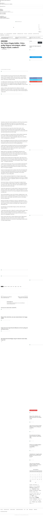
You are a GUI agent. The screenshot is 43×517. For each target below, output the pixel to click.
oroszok (30, 498)
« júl (35, 482)
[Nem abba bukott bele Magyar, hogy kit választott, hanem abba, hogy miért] (14, 334)
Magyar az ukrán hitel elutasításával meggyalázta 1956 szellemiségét (23, 297)
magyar (16, 286)
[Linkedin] (9, 51)
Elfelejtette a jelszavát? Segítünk (5, 11)
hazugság (30, 490)
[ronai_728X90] (14, 72)
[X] (39, 27)
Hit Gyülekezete (35, 490)
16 (41, 476)
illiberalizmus (31, 491)
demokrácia (38, 486)
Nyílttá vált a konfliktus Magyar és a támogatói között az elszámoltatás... (35, 445)
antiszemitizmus (35, 484)
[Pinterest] (5, 51)
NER (33, 495)
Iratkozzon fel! (39, 81)
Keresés (30, 41)
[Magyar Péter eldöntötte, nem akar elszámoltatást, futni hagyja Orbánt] (14, 312)
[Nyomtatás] (13, 51)
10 (30, 476)
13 (35, 476)
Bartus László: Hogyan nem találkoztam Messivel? (20, 37)
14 (37, 476)
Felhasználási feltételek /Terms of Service (6, 12)
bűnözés (30, 486)
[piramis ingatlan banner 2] (14, 107)
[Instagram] (39, 26)
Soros (37, 500)
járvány (37, 491)
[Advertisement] (14, 227)
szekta (40, 500)
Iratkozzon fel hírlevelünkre (36, 57)
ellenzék (9, 286)
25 (32, 479)
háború (40, 490)
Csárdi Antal (5, 286)
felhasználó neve (2, 6)
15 (39, 476)
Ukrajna (36, 501)
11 (32, 476)
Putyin (39, 498)
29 (39, 479)
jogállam (34, 491)
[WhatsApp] (7, 51)
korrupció (35, 493)
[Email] (11, 51)
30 (41, 479)
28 (37, 479)
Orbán (37, 497)
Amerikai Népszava (10, 301)
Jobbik (11, 286)
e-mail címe (2, 16)
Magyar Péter (38, 494)
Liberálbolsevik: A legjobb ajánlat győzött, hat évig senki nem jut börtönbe (35, 455)
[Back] (0, 2)
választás (39, 501)
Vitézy (20, 286)
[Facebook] (39, 25)
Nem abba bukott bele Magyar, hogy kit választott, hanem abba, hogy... (35, 436)
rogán (18, 286)
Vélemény (30, 503)
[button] (13, 27)
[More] (15, 51)
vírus (32, 503)
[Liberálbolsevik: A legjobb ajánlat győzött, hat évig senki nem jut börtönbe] (35, 451)
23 (41, 477)
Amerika (30, 484)
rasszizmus (30, 500)
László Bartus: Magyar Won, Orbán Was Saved (34, 37)
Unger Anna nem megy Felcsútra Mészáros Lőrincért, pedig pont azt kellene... (35, 426)
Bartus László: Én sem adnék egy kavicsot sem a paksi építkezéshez (7, 37)
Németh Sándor (32, 497)
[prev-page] (1, 341)
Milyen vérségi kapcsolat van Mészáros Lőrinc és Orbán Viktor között (6, 297)
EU (38, 487)
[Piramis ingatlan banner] (14, 271)
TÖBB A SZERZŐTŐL (12, 307)
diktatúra (31, 487)
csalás (35, 486)
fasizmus (34, 488)
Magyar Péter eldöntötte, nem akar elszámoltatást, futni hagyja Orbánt (35, 417)
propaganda (35, 498)
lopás (38, 493)
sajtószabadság (34, 500)
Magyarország (34, 494)
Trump (33, 501)
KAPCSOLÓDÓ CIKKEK (5, 307)
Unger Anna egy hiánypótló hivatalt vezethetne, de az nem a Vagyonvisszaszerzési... (35, 464)
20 (35, 477)
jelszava (1, 9)
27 (35, 479)
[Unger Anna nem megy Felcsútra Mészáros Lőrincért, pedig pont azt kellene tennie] (14, 323)
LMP (13, 286)
